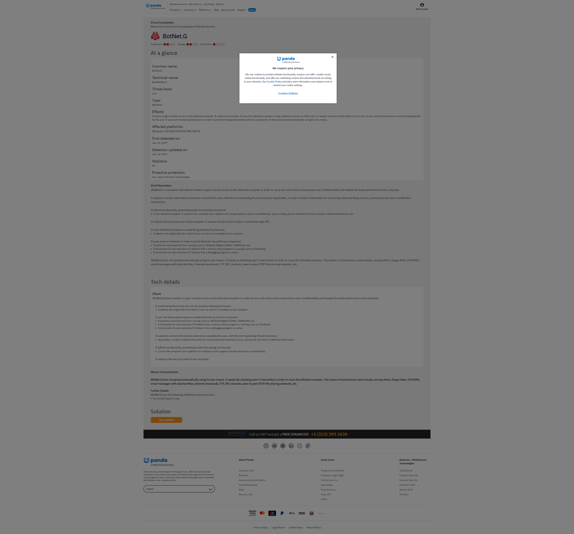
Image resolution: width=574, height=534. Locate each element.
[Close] (332, 57)
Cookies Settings (288, 93)
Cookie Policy (274, 81)
